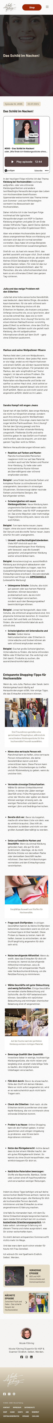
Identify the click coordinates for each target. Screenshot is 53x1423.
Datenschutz (29, 1407)
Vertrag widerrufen (11, 1416)
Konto (20, 1412)
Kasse (12, 1412)
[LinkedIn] (31, 1357)
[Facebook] (21, 1357)
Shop (32, 7)
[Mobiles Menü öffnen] (47, 7)
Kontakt (6, 1407)
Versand (25, 1416)
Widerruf (35, 1412)
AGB (27, 1412)
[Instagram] (26, 1357)
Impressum (17, 1407)
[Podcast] (14, 1394)
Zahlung (35, 1416)
